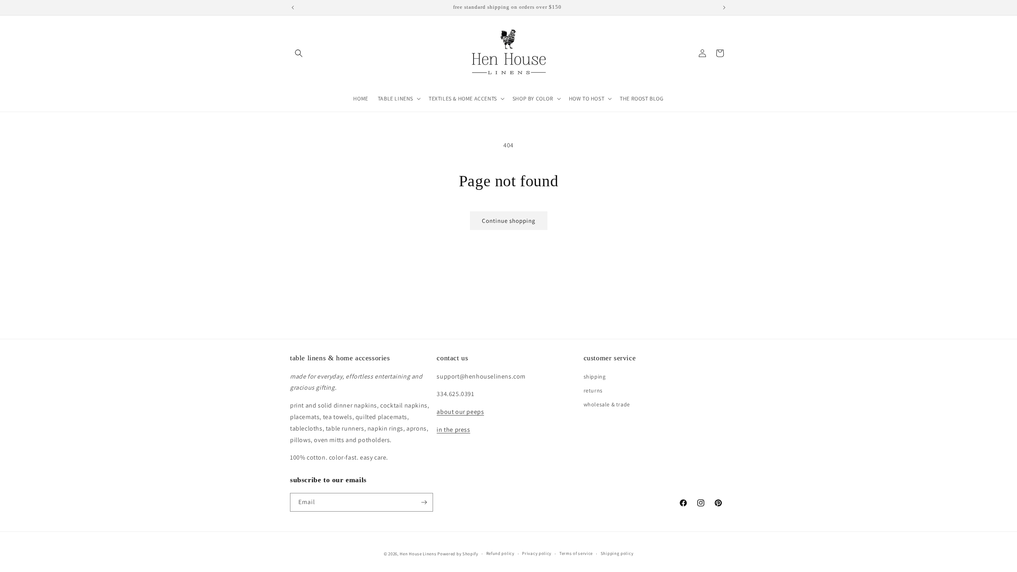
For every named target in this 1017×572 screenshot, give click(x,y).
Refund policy (500, 553)
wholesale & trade (607, 404)
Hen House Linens (418, 554)
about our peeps (460, 412)
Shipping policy (617, 553)
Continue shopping (509, 220)
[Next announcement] (724, 7)
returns (593, 390)
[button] (298, 53)
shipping (595, 376)
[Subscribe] (424, 502)
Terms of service (576, 553)
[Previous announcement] (293, 7)
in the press (453, 429)
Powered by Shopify (457, 554)
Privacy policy (536, 553)
